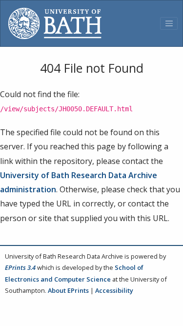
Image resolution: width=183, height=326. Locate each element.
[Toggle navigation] (169, 23)
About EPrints (68, 290)
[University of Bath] (54, 23)
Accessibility (114, 290)
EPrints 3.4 (20, 267)
